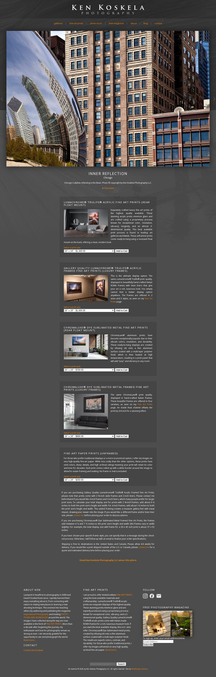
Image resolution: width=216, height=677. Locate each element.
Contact (158, 23)
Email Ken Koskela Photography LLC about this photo (108, 560)
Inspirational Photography (36, 614)
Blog (145, 23)
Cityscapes (109, 188)
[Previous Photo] (3, 109)
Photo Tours (96, 23)
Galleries (58, 23)
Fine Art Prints (76, 23)
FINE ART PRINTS (54, 623)
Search (121, 664)
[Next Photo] (213, 109)
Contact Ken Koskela (33, 650)
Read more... (30, 640)
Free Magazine (116, 23)
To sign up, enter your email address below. (164, 638)
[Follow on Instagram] (146, 595)
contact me (78, 515)
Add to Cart (121, 251)
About (134, 23)
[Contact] (159, 595)
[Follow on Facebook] (152, 595)
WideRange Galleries (139, 669)
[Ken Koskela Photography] (108, 14)
